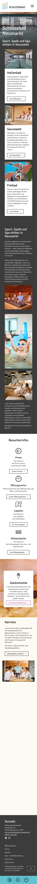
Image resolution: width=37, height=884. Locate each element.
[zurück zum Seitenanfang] (31, 868)
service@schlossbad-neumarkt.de (17, 832)
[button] (32, 6)
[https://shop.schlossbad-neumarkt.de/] (10, 880)
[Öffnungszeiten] (26, 880)
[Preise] (18, 880)
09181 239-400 (11, 835)
